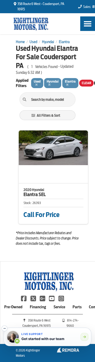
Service (59, 307)
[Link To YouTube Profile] (52, 298)
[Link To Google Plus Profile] (43, 298)
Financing (38, 307)
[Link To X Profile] (33, 298)
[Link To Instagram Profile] (61, 298)
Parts (77, 307)
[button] (4, 328)
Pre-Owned (13, 307)
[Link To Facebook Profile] (24, 298)
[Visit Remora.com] (68, 351)
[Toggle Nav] (87, 23)
